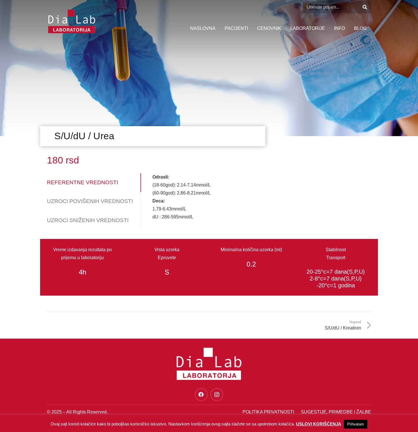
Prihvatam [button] (355, 424)
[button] (348, 28)
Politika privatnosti (268, 412)
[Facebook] (201, 394)
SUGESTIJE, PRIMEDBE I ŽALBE (336, 412)
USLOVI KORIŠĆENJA (318, 423)
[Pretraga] (364, 7)
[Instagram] (216, 394)
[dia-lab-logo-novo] (71, 21)
